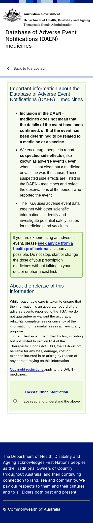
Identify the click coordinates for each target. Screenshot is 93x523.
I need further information (46, 392)
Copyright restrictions (27, 369)
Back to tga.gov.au (29, 68)
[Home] (46, 17)
